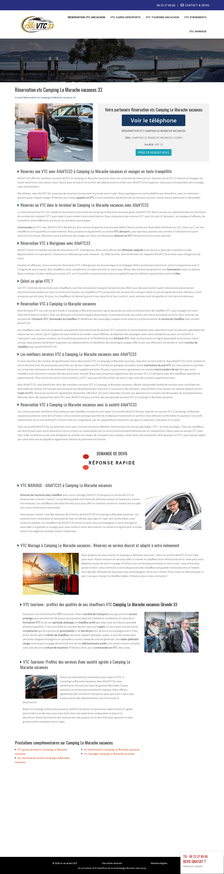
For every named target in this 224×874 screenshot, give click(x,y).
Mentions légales (159, 863)
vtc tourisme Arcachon (162, 17)
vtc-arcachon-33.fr (68, 863)
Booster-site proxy (136, 868)
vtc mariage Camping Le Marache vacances (109, 753)
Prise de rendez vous (153, 152)
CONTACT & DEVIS (197, 5)
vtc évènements (195, 17)
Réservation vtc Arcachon (86, 17)
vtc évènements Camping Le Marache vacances (111, 749)
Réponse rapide (112, 462)
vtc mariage (197, 31)
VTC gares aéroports (125, 17)
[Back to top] (214, 864)
